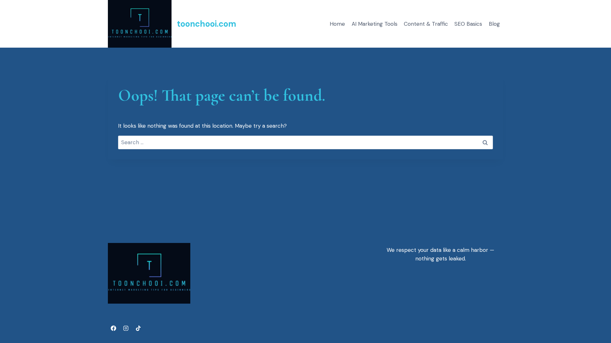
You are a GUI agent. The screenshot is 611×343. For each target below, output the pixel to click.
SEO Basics (468, 23)
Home (337, 23)
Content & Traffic (426, 23)
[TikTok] (138, 328)
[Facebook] (113, 328)
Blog (494, 23)
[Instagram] (125, 328)
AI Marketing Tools (374, 23)
